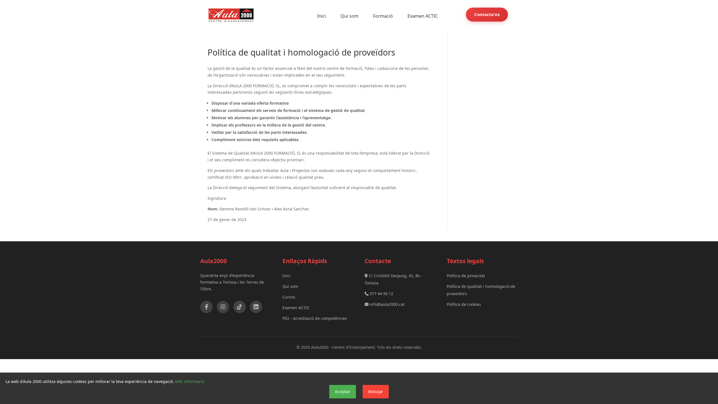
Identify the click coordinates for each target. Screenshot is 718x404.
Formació (383, 16)
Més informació (189, 381)
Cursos (288, 297)
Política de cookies (464, 304)
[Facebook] (206, 307)
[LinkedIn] (256, 307)
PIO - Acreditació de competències (314, 318)
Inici (321, 16)
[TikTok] (239, 307)
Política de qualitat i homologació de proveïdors (481, 290)
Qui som (349, 16)
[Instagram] (223, 307)
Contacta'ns (487, 14)
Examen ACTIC (423, 16)
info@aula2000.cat (386, 304)
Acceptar (342, 391)
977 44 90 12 (381, 293)
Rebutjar (375, 391)
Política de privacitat (466, 275)
